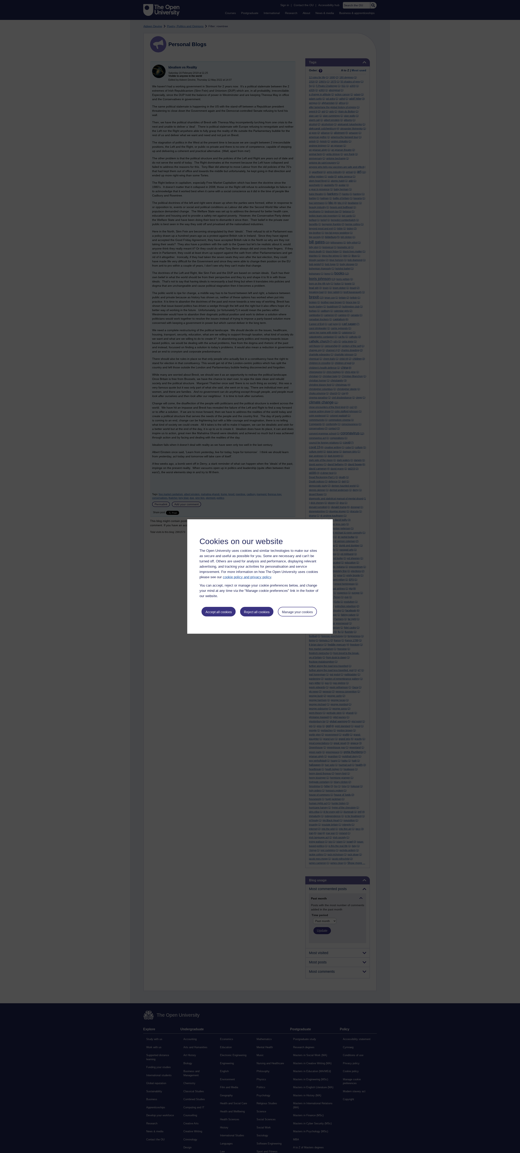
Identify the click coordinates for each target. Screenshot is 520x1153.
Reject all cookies (257, 612)
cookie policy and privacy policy (247, 577)
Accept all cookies (219, 612)
